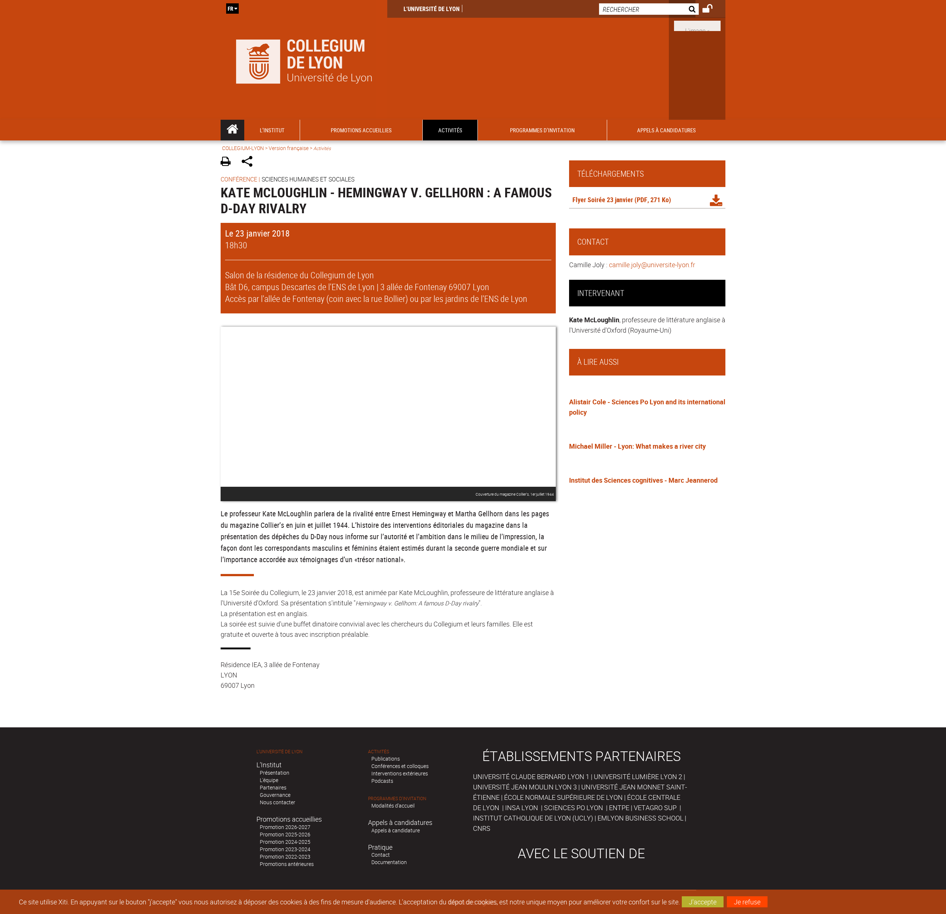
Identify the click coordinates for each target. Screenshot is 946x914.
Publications (385, 758)
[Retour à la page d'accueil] (304, 60)
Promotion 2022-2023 (285, 856)
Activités (378, 751)
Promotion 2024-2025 (285, 841)
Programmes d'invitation (397, 798)
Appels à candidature (395, 830)
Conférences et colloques (400, 765)
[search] (649, 9)
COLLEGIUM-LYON (243, 148)
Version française (289, 148)
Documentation (389, 862)
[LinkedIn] (697, 25)
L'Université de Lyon (432, 9)
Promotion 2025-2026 (285, 834)
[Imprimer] (228, 162)
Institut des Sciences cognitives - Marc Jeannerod (643, 480)
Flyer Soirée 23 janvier (602, 199)
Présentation (274, 772)
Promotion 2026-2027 (285, 826)
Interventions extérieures (399, 773)
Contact (380, 854)
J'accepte (703, 901)
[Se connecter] (712, 9)
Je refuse (747, 901)
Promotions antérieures (287, 863)
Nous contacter (277, 802)
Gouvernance (275, 794)
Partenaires (273, 787)
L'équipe (269, 780)
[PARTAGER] (250, 162)
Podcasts (382, 780)
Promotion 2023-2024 (285, 849)
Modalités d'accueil (393, 805)
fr (230, 8)
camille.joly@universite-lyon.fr (652, 264)
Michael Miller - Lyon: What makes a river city (637, 446)
